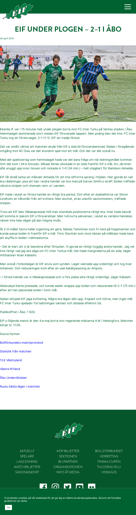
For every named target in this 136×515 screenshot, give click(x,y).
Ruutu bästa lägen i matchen (20, 386)
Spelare (27, 456)
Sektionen (68, 456)
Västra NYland (10, 369)
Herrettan (109, 456)
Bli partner (68, 461)
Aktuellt (27, 451)
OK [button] (8, 507)
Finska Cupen (109, 461)
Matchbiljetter (27, 467)
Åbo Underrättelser (13, 377)
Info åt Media (67, 472)
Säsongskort (27, 472)
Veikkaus (109, 472)
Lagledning (27, 461)
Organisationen (68, 467)
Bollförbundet (109, 451)
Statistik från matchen (15, 351)
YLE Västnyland (11, 360)
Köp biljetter (68, 451)
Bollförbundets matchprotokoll (21, 342)
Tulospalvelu (109, 467)
